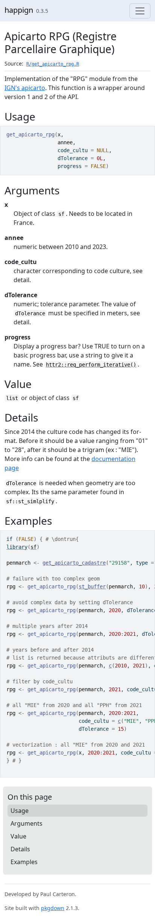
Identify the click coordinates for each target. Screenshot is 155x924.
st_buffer (92, 586)
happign (19, 10)
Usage (20, 810)
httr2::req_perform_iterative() (91, 365)
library (16, 547)
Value (18, 836)
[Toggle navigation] (139, 10)
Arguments (27, 823)
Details (20, 849)
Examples (24, 862)
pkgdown (52, 908)
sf (33, 547)
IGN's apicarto (25, 88)
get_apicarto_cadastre (74, 563)
